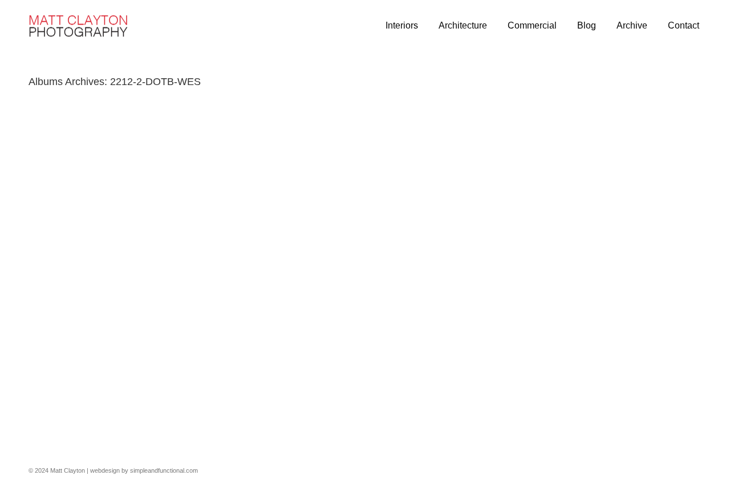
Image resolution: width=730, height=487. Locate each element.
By (122, 418)
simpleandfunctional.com (164, 470)
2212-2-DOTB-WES (59, 418)
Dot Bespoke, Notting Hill (80, 380)
